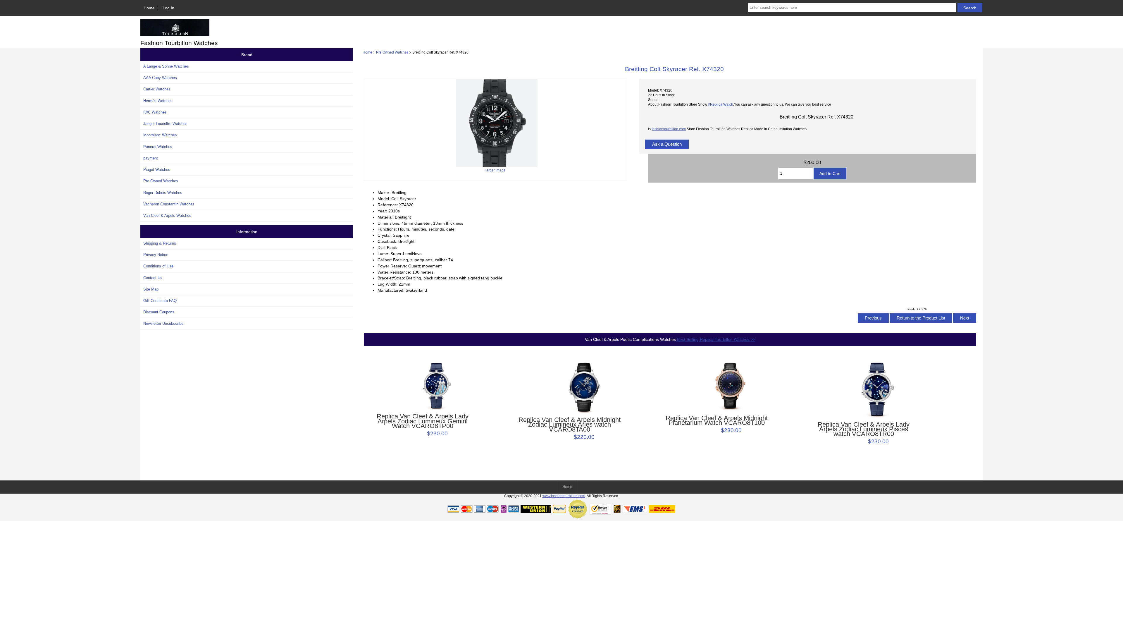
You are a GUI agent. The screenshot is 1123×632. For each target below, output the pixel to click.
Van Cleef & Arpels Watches (167, 215)
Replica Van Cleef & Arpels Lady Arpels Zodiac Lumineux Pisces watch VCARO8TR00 (864, 429)
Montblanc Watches (160, 135)
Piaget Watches (156, 169)
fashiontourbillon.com (669, 129)
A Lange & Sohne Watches (166, 66)
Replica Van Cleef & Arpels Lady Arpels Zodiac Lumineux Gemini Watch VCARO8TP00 (423, 421)
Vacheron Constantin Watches (168, 204)
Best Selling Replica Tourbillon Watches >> (715, 339)
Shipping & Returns (159, 243)
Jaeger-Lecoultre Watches (165, 123)
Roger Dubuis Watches (162, 192)
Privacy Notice (155, 255)
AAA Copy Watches (160, 77)
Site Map (151, 289)
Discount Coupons (158, 312)
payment (150, 158)
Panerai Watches (157, 147)
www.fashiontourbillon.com (563, 496)
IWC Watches (155, 112)
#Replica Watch (720, 104)
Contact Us (152, 278)
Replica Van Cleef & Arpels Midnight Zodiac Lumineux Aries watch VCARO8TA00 (570, 425)
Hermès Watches (158, 101)
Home (149, 8)
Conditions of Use (158, 266)
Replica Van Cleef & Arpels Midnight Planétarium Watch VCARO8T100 (717, 420)
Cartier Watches (156, 89)
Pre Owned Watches (392, 52)
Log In (168, 8)
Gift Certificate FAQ (160, 300)
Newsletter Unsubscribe (163, 323)
